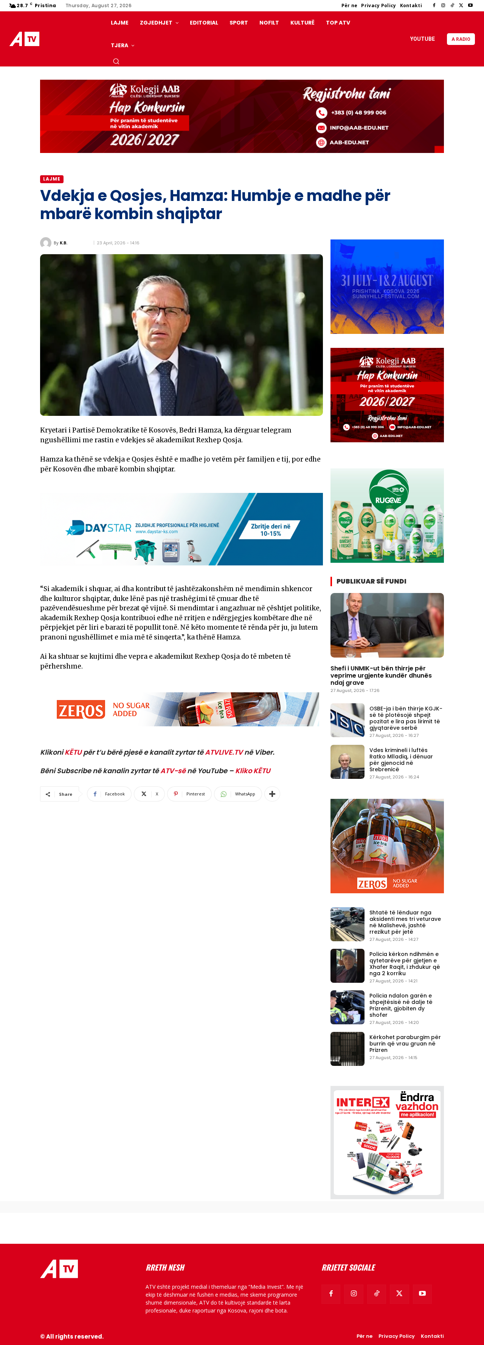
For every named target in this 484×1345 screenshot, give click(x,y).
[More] (272, 793)
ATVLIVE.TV (224, 752)
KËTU (73, 752)
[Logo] (26, 39)
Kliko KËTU (252, 770)
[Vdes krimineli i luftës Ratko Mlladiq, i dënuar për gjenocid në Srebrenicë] (347, 762)
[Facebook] (434, 5)
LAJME (51, 179)
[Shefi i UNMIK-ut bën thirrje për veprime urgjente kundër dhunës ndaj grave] (387, 625)
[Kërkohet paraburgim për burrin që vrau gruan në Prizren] (347, 1049)
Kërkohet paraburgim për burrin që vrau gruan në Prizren (405, 1043)
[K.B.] (47, 243)
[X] (461, 5)
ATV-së (173, 770)
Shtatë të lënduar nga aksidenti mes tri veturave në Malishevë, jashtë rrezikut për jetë (405, 922)
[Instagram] (443, 5)
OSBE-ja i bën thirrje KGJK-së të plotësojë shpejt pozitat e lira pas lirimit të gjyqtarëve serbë (405, 718)
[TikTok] (452, 5)
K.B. (63, 243)
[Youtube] (470, 5)
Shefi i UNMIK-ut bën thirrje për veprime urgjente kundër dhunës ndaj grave (381, 675)
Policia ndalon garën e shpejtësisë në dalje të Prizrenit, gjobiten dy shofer (401, 1005)
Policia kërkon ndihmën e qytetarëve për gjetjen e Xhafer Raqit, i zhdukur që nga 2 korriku (404, 963)
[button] (116, 61)
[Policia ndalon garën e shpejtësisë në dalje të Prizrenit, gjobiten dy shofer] (347, 1007)
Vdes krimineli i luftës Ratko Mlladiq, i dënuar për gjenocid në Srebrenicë (401, 759)
